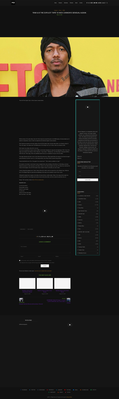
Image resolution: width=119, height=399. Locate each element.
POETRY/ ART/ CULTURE (88, 231)
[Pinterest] (91, 3)
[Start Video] (44, 210)
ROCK (88, 243)
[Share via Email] (52, 236)
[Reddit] (103, 3)
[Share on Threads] (50, 236)
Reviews (71, 2)
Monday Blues (88, 225)
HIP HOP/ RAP (88, 213)
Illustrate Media (69, 397)
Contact (80, 2)
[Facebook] (86, 3)
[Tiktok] (104, 3)
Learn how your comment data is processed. (43, 270)
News (55, 2)
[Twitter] (88, 3)
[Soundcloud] (98, 3)
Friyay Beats (88, 207)
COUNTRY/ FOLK (88, 198)
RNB (88, 240)
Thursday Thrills (88, 247)
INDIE (88, 216)
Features (60, 2)
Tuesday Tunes (88, 249)
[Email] (96, 3)
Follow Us (79, 158)
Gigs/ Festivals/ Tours (88, 210)
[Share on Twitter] (40, 236)
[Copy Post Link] (49, 236)
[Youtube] (94, 3)
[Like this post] (37, 236)
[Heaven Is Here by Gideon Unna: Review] (45, 283)
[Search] (107, 3)
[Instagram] (89, 3)
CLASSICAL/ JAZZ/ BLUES (88, 195)
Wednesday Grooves (88, 253)
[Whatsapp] (101, 3)
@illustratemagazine (23, 324)
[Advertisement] (59, 25)
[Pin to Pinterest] (42, 236)
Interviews (66, 2)
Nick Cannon (30, 229)
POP (88, 234)
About (76, 2)
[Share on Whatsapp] (46, 236)
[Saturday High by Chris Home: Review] (62, 283)
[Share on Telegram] (47, 236)
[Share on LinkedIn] (43, 236)
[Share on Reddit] (44, 236)
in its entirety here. (38, 179)
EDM (88, 201)
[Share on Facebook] (39, 236)
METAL (88, 222)
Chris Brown (22, 229)
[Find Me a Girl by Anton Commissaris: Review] (27, 283)
